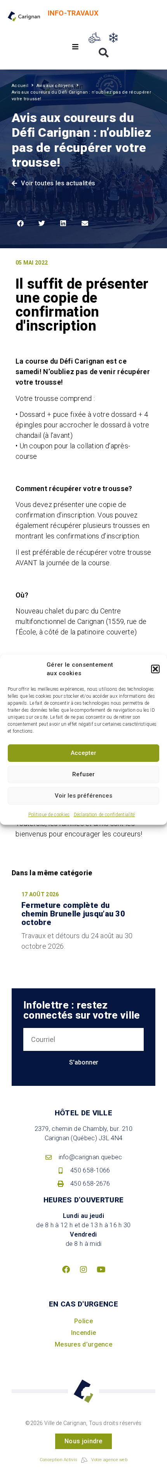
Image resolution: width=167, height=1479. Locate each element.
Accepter (83, 752)
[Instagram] (83, 1269)
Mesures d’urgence (83, 1344)
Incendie (83, 1332)
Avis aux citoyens (55, 85)
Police (83, 1321)
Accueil (20, 85)
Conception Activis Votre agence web (83, 1459)
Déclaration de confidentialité (104, 814)
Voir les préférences (83, 795)
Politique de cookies (49, 814)
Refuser (83, 774)
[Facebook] (66, 1269)
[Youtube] (101, 1269)
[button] (155, 669)
